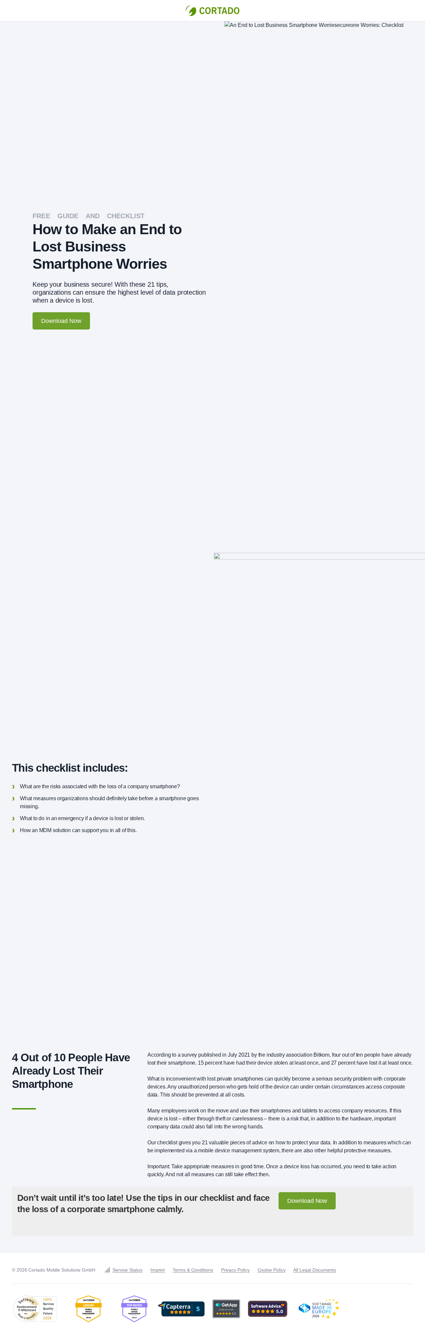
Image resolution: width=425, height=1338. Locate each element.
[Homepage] (212, 10)
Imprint (157, 1270)
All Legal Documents (314, 1270)
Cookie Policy (272, 1270)
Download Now (61, 321)
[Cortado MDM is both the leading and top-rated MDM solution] (88, 1308)
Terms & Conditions (193, 1270)
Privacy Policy (235, 1270)
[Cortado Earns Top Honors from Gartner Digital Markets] (181, 1309)
